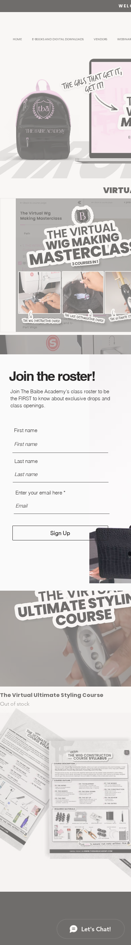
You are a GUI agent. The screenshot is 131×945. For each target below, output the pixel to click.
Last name (26, 461)
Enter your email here (38, 492)
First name (25, 430)
